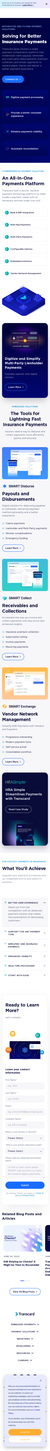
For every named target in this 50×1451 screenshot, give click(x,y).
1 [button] (22, 1280)
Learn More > (27, 5)
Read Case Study (18, 809)
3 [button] (29, 1280)
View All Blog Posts (24, 1291)
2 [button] (26, 1280)
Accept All (25, 1432)
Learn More (14, 387)
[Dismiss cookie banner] (41, 1381)
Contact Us (11, 79)
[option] (23, 1246)
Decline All (25, 1439)
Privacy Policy (28, 1195)
